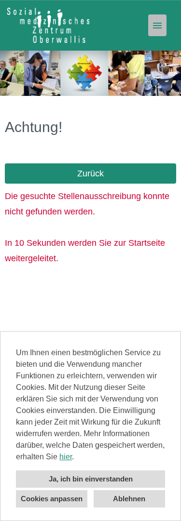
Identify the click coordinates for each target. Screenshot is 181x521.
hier (65, 457)
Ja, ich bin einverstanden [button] (91, 479)
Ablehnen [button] (129, 498)
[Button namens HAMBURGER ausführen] (157, 25)
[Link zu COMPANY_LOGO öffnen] (48, 25)
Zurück (90, 173)
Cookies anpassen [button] (52, 498)
